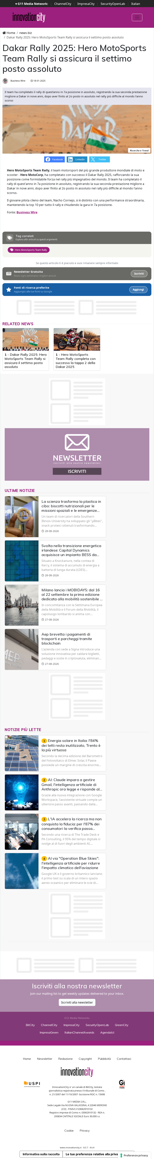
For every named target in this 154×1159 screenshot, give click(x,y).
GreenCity (121, 1025)
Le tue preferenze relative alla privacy (93, 1154)
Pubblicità (104, 1059)
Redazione (65, 1059)
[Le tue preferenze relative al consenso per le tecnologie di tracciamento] (134, 1155)
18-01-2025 (39, 80)
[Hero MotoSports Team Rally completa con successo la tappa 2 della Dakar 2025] (77, 339)
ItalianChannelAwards (79, 1032)
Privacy (85, 1130)
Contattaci (124, 1059)
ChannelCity (62, 4)
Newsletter (44, 1059)
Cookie (69, 1130)
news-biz (25, 33)
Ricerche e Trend (139, 150)
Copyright (85, 1059)
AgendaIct (107, 1032)
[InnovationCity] (29, 17)
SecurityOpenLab (113, 4)
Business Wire (17, 80)
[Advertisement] (77, 965)
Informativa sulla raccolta (41, 1154)
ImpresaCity (85, 4)
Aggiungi (138, 289)
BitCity (30, 1025)
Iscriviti (139, 273)
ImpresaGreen (49, 1032)
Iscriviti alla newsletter (77, 1002)
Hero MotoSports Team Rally (31, 249)
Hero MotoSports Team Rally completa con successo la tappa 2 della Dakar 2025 (76, 360)
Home (10, 33)
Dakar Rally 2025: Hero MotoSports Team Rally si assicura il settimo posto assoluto (26, 360)
